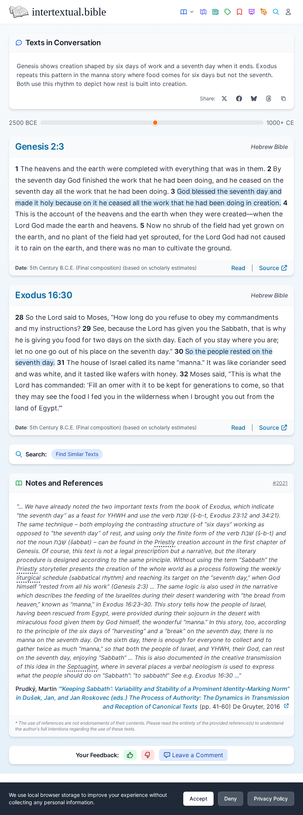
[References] (240, 12)
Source (269, 268)
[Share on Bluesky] (254, 98)
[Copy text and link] (283, 98)
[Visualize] (252, 12)
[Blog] (264, 12)
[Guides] (203, 12)
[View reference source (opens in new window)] (286, 706)
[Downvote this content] (147, 755)
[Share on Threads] (269, 98)
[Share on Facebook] (239, 98)
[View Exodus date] (155, 123)
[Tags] (227, 12)
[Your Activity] (288, 12)
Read (238, 268)
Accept (198, 798)
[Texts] (187, 12)
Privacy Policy (271, 798)
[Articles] (216, 12)
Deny (230, 798)
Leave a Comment (197, 755)
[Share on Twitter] (224, 98)
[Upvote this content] (130, 755)
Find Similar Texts (77, 454)
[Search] (276, 12)
